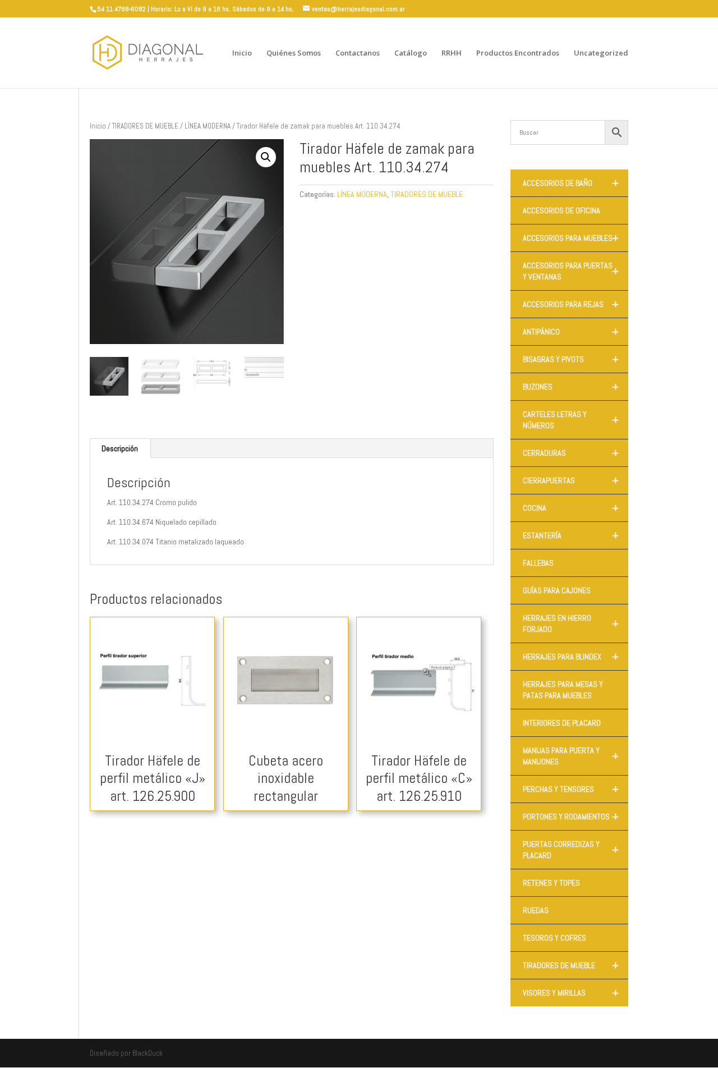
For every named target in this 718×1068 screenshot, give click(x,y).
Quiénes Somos (293, 53)
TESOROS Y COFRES (554, 938)
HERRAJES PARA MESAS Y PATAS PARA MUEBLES (563, 689)
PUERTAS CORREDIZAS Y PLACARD (571, 849)
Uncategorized (601, 53)
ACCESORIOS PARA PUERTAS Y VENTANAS (571, 271)
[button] (266, 157)
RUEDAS (536, 910)
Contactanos (357, 53)
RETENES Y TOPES (551, 883)
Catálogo (410, 53)
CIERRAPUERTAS (571, 480)
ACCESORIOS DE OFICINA (561, 210)
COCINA (571, 508)
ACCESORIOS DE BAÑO (571, 183)
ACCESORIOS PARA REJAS (571, 304)
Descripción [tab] (120, 448)
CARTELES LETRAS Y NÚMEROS (571, 419)
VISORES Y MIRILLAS (571, 993)
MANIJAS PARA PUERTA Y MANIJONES (571, 756)
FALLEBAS (538, 563)
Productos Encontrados (517, 53)
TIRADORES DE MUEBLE (145, 126)
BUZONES (571, 386)
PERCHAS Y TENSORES (571, 789)
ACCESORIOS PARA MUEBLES (571, 238)
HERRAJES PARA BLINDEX (571, 656)
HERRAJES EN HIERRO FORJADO (571, 623)
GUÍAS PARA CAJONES (557, 590)
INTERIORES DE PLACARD (562, 723)
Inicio (242, 53)
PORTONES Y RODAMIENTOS (571, 816)
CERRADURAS (571, 453)
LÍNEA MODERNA (208, 126)
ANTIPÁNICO (571, 331)
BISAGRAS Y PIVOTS (571, 359)
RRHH (451, 53)
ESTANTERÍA (571, 535)
